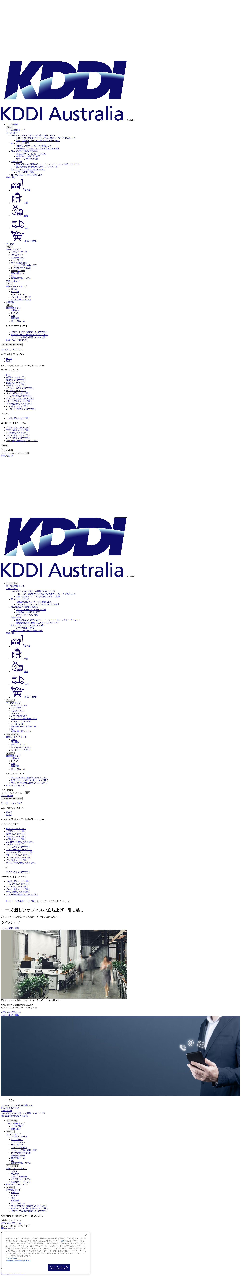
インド (17, 406)
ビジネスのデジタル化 (21, 268)
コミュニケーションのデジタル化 (31, 154)
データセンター (18, 271)
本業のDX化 (16, 162)
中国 (16, 377)
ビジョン (15, 313)
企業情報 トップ (13, 308)
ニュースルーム (18, 321)
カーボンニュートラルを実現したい (27, 175)
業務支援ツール (18, 273)
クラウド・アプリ (19, 252)
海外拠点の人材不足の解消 (28, 156)
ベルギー (18, 435)
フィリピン (19, 404)
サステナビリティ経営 (29, 332)
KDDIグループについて (16, 340)
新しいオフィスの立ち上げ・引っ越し (28, 169)
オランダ (18, 438)
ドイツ (17, 433)
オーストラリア (21, 409)
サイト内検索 (7, 450)
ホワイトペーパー (19, 294)
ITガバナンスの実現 (20, 143)
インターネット (18, 257)
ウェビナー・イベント (21, 299)
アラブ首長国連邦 (22, 441)
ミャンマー (19, 396)
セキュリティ (17, 255)
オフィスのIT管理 (19, 263)
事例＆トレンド (13, 281)
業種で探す (11, 177)
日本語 (9, 359)
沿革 (13, 316)
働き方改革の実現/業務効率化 (24, 151)
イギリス (18, 427)
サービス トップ (13, 249)
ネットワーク (17, 260)
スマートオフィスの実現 (27, 159)
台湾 (16, 385)
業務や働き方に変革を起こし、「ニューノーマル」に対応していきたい (48, 164)
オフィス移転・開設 (25, 172)
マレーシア (19, 401)
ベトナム (18, 393)
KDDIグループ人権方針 (29, 335)
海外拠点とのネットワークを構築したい (34, 146)
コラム (14, 289)
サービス (10, 244)
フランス (18, 430)
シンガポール (20, 388)
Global (11, 349)
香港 (16, 380)
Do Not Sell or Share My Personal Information (59, 1268)
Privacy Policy (11, 1258)
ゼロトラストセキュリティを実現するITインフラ (33, 135)
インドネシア (20, 398)
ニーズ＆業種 (12, 124)
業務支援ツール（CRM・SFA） (25, 726)
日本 (8, 375)
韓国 (16, 383)
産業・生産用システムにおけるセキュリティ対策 (38, 141)
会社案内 (15, 310)
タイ (16, 391)
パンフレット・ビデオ (21, 297)
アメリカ (18, 418)
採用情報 (15, 318)
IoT (12, 276)
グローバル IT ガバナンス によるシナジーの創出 (38, 148)
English (9, 361)
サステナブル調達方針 (29, 337)
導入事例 (15, 292)
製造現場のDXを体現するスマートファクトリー (37, 167)
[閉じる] (86, 1235)
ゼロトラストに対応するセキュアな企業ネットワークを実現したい (46, 138)
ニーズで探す (12, 133)
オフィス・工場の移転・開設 (24, 265)
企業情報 (10, 302)
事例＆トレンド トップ (16, 286)
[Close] (2, 347)
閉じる (9, 127)
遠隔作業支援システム (21, 278)
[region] (46, 1253)
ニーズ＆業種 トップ (15, 130)
